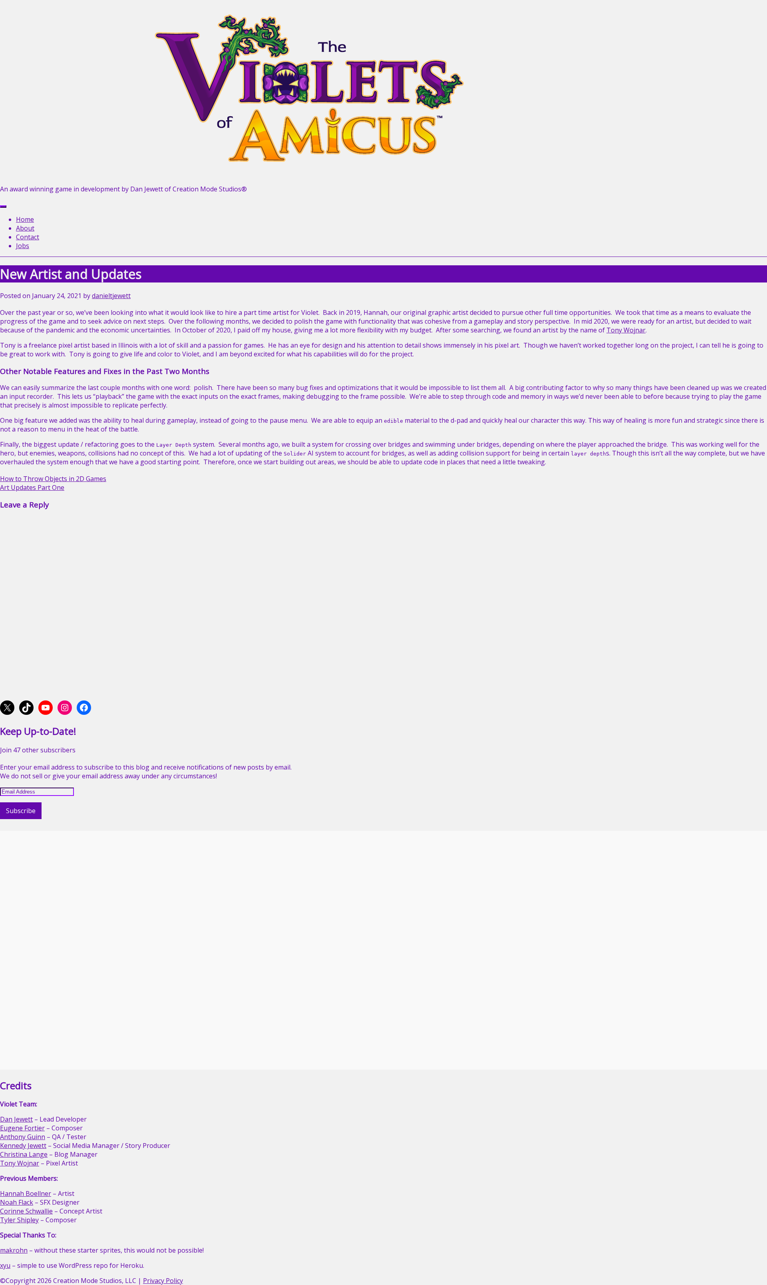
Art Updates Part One (32, 487)
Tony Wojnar (626, 330)
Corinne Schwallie (26, 1211)
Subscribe (21, 810)
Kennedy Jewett (23, 1145)
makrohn (14, 1250)
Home (25, 219)
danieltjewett (111, 295)
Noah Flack (16, 1202)
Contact (27, 237)
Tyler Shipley (19, 1219)
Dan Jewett (16, 1119)
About (25, 228)
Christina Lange (24, 1154)
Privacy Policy (163, 1280)
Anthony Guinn (22, 1136)
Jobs (22, 245)
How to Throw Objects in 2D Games (53, 478)
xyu (5, 1265)
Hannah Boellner (25, 1193)
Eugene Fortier (22, 1128)
